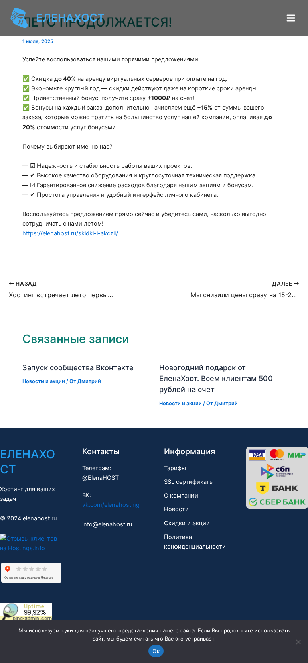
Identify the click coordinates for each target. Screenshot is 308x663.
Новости (176, 509)
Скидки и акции (187, 523)
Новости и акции (43, 381)
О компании (181, 495)
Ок (156, 651)
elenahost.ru (40, 518)
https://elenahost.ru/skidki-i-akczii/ (70, 233)
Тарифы (175, 468)
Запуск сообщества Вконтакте (78, 367)
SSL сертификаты (189, 482)
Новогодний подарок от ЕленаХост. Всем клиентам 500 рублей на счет (216, 378)
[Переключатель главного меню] (291, 18)
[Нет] (298, 642)
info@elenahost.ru (107, 524)
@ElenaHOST (100, 477)
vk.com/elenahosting (111, 504)
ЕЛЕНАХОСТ (70, 17)
